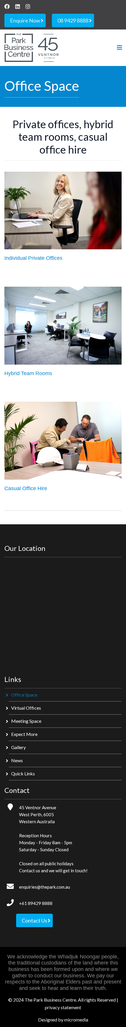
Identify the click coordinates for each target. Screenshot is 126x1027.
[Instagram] (27, 6)
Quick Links (23, 773)
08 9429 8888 (72, 20)
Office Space (24, 694)
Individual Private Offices (33, 258)
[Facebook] (7, 6)
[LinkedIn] (17, 6)
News (17, 760)
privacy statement (63, 1007)
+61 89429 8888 (35, 903)
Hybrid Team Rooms (28, 373)
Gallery (18, 747)
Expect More (24, 734)
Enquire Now (25, 20)
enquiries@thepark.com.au (44, 887)
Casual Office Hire (25, 488)
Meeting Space (26, 721)
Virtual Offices (26, 708)
